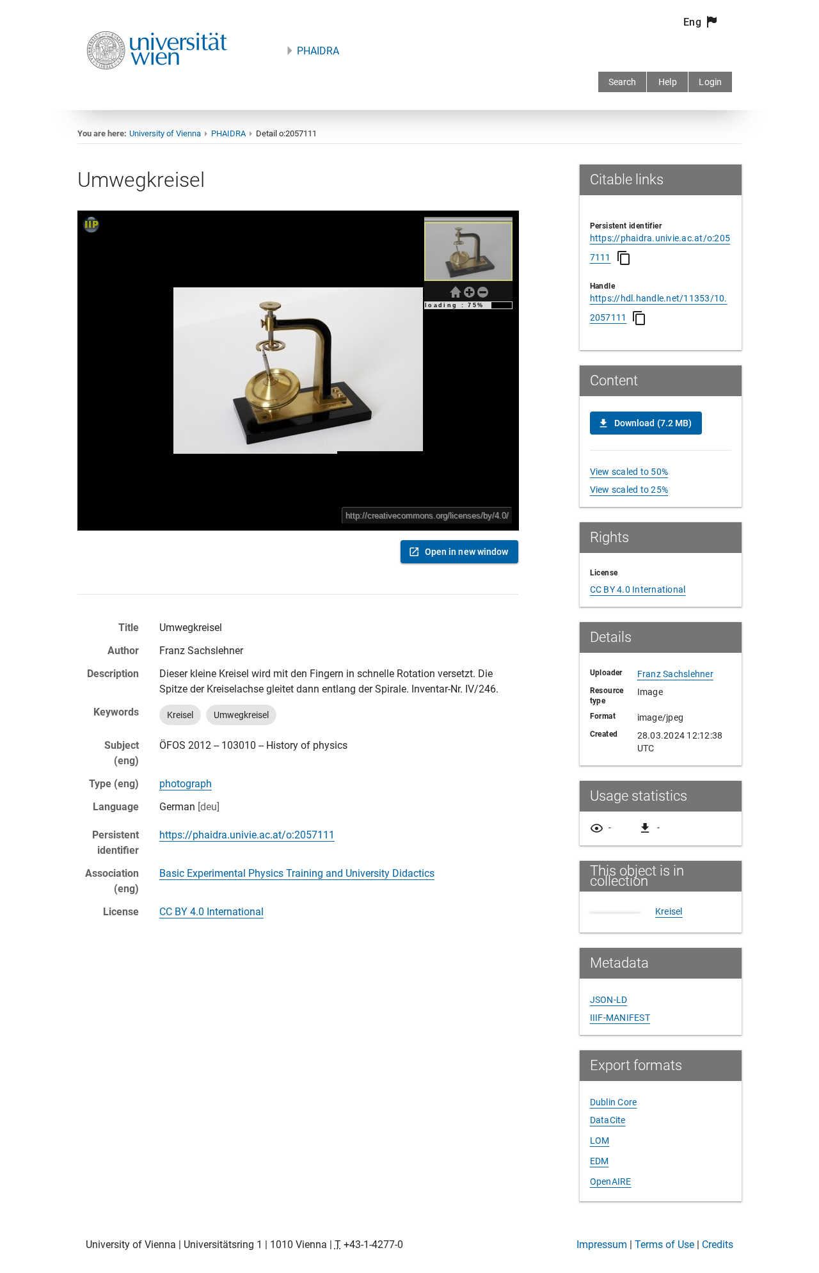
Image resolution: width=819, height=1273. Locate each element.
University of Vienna (165, 133)
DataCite (608, 1120)
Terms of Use (664, 1244)
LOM (600, 1140)
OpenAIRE (611, 1181)
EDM (599, 1161)
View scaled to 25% (629, 489)
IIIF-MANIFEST (620, 1018)
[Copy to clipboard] (624, 258)
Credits (717, 1244)
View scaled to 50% (629, 472)
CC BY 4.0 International (211, 912)
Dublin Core (613, 1102)
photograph (185, 784)
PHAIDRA (318, 51)
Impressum (601, 1244)
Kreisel (669, 911)
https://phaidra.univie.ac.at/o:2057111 (247, 835)
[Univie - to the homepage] (157, 87)
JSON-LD (609, 1000)
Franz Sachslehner (675, 674)
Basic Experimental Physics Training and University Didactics (296, 873)
